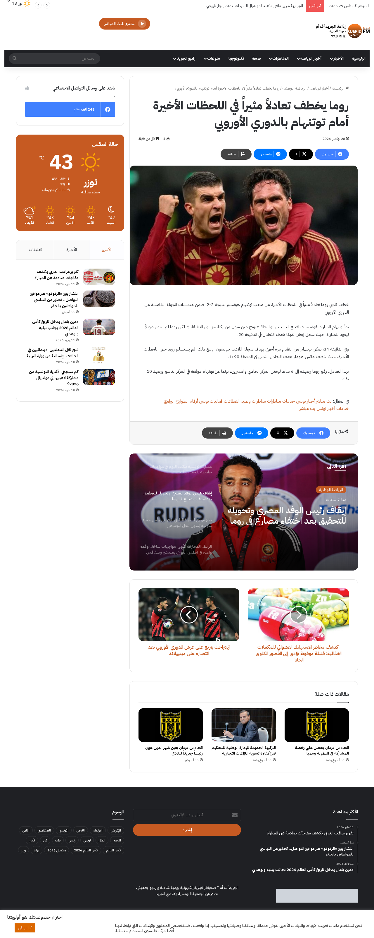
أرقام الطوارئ (187, 401)
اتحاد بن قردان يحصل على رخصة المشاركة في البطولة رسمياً (322, 750)
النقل (102, 840)
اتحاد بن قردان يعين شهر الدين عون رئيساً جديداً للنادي (174, 750)
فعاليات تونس (211, 401)
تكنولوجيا (236, 58)
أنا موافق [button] (25, 928)
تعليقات (35, 249)
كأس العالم (113, 850)
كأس (32, 840)
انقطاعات (231, 401)
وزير (23, 850)
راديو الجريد (186, 58)
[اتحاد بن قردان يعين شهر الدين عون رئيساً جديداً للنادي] (170, 725)
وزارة (36, 850)
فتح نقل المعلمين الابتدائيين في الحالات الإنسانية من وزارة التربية (53, 353)
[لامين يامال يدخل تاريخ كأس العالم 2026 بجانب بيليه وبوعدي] (99, 327)
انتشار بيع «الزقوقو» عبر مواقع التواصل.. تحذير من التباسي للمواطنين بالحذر (54, 300)
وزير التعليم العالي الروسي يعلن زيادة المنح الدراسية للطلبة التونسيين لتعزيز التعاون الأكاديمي (234, 5)
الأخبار (338, 58)
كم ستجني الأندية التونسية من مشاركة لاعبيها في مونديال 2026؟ (54, 378)
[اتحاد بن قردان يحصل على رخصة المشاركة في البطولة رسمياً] (317, 725)
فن (45, 840)
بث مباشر (324, 401)
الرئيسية (359, 58)
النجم (117, 840)
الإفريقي (116, 830)
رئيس (72, 840)
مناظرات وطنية (253, 401)
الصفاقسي (44, 830)
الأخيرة (71, 249)
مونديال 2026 (56, 850)
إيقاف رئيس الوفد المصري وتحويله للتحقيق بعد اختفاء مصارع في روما (287, 514)
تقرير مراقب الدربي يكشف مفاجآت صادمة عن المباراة (56, 275)
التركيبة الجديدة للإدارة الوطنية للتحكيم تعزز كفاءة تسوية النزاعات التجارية (244, 750)
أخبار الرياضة (311, 58)
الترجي (81, 830)
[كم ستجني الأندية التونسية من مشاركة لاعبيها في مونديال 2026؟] (99, 377)
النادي (26, 830)
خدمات (288, 401)
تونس (87, 840)
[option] (243, 512)
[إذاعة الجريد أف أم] (343, 31)
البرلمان (98, 830)
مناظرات (274, 401)
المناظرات (280, 58)
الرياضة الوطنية (295, 88)
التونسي (63, 830)
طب (57, 840)
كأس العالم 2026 (86, 850)
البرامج (169, 401)
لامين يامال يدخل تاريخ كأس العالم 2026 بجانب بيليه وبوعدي (55, 328)
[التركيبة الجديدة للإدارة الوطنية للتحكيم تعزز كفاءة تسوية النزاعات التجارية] (244, 725)
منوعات (213, 58)
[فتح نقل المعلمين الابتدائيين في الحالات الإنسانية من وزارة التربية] (99, 355)
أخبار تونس (305, 401)
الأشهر (107, 249)
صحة (256, 58)
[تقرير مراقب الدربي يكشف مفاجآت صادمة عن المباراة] (99, 277)
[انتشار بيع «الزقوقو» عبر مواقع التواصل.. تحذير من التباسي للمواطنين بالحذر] (99, 299)
